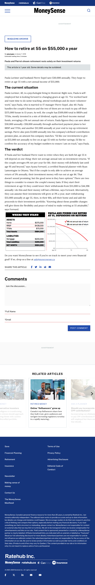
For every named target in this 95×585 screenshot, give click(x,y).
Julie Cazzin (10, 54)
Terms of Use (53, 446)
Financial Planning (13, 453)
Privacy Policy (54, 453)
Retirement (10, 459)
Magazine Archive (17, 39)
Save (7, 446)
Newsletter (10, 476)
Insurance (9, 466)
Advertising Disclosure (58, 459)
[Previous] (5, 394)
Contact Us (10, 493)
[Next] (90, 394)
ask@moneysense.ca (44, 259)
